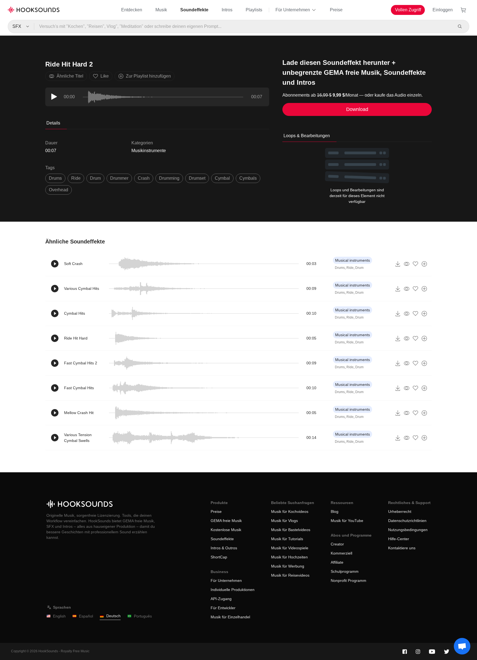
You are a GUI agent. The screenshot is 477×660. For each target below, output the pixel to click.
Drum (359, 268)
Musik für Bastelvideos (290, 530)
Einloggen (443, 9)
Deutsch (113, 616)
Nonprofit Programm (348, 580)
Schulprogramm (345, 571)
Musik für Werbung (287, 566)
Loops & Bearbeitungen (306, 135)
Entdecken (131, 9)
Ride (350, 268)
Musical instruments (352, 260)
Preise (336, 9)
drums (55, 178)
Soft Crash (73, 263)
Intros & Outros (224, 548)
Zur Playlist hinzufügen (148, 76)
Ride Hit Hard (76, 338)
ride (76, 178)
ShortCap (219, 557)
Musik (161, 9)
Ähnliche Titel (70, 76)
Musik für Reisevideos (290, 575)
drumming (169, 178)
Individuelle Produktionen (233, 589)
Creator (337, 544)
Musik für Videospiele (289, 548)
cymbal (222, 178)
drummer (119, 178)
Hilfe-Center (398, 539)
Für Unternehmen (292, 9)
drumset (197, 178)
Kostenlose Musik (226, 530)
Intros (227, 9)
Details (53, 123)
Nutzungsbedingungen (408, 530)
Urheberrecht (399, 511)
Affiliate (337, 562)
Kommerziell (341, 553)
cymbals (248, 178)
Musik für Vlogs (284, 520)
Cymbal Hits (74, 313)
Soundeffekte (194, 9)
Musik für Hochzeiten (289, 557)
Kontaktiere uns (401, 548)
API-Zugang (221, 599)
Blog (334, 511)
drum (95, 178)
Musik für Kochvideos (289, 511)
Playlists (254, 9)
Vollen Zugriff (408, 9)
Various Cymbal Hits (81, 288)
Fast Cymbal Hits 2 (80, 363)
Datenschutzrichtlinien (407, 520)
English (59, 616)
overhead (58, 189)
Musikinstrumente (148, 150)
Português (143, 616)
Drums (340, 268)
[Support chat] (462, 646)
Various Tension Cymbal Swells (78, 438)
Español (86, 616)
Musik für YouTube (347, 520)
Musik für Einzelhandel (230, 617)
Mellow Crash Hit (79, 412)
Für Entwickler (223, 608)
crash (144, 178)
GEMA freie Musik (226, 520)
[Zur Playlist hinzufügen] (424, 264)
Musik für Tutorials (287, 539)
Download (357, 109)
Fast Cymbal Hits (79, 388)
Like (104, 76)
